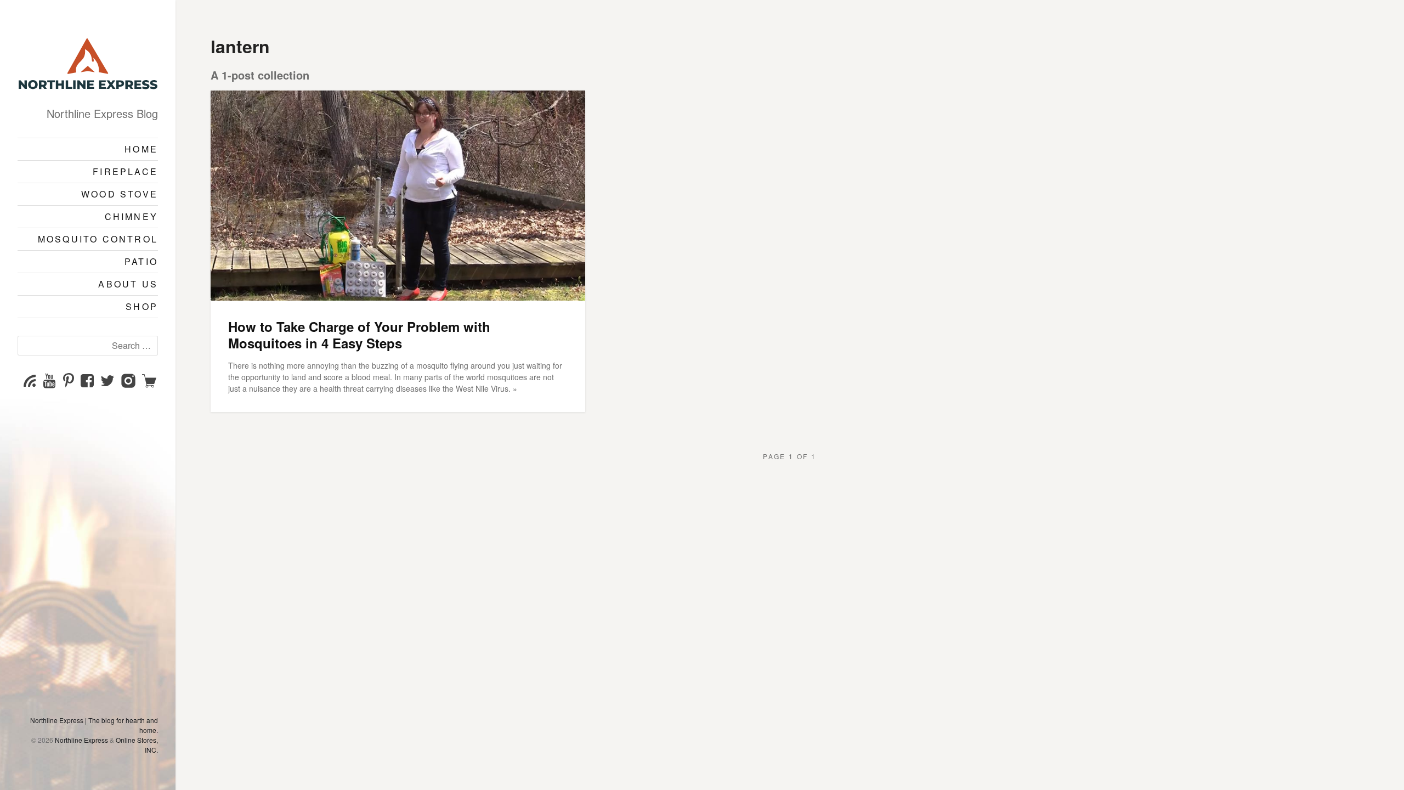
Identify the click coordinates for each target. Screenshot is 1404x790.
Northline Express (81, 739)
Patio (141, 261)
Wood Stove (119, 194)
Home (141, 149)
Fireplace (125, 171)
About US (128, 284)
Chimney (131, 216)
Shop (142, 306)
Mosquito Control (98, 239)
